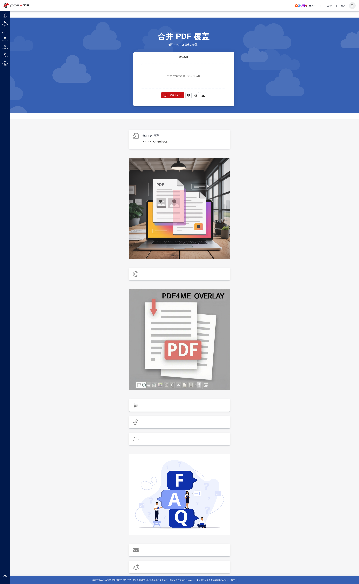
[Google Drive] (196, 95)
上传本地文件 (174, 95)
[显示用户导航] (352, 5)
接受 (233, 580)
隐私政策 (223, 580)
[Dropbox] (188, 95)
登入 (343, 5)
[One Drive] (203, 95)
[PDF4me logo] (16, 5)
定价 (329, 5)
